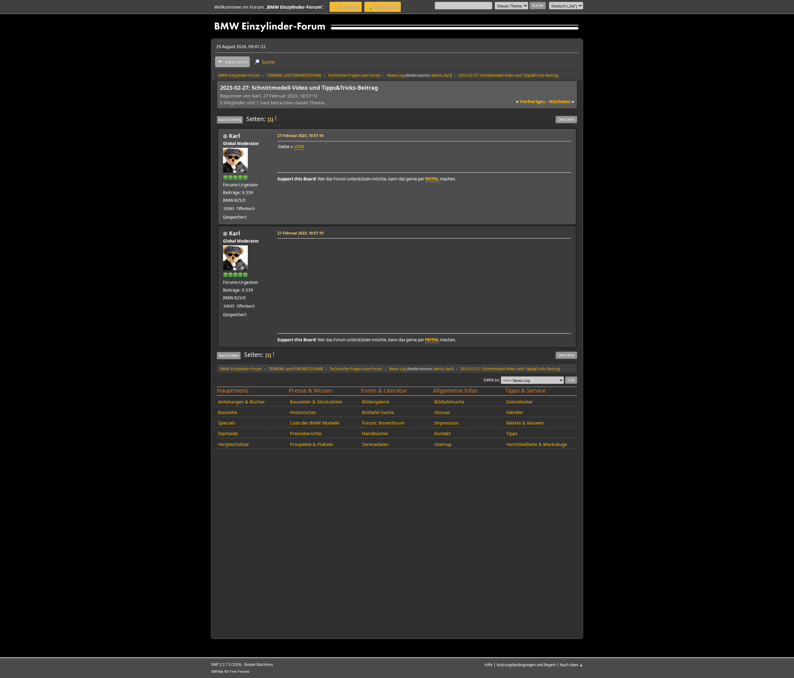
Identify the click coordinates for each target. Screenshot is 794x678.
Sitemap (443, 444)
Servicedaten (375, 444)
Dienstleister (519, 401)
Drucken (566, 119)
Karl (447, 75)
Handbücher (375, 433)
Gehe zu (491, 380)
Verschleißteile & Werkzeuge (536, 444)
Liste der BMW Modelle (314, 423)
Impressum (446, 423)
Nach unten (230, 119)
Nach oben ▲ (571, 664)
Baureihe (227, 412)
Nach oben (229, 355)
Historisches (303, 412)
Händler (514, 412)
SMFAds (217, 671)
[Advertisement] (423, 283)
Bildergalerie (375, 401)
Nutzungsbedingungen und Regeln (526, 664)
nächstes (561, 101)
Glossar (442, 412)
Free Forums (240, 671)
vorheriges (530, 101)
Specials (226, 423)
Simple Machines (258, 664)
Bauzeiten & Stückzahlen (316, 401)
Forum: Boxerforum (383, 423)
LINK (299, 146)
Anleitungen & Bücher (241, 401)
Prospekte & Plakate (311, 444)
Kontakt (442, 433)
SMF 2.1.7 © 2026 (226, 664)
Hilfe (488, 664)
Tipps (512, 433)
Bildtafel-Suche (378, 412)
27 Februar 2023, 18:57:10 (300, 135)
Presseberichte (305, 433)
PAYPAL (432, 179)
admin (436, 75)
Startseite (228, 433)
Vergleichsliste (233, 444)
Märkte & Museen (525, 423)
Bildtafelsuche (449, 401)
